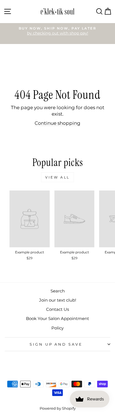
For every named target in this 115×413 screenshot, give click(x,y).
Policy (57, 328)
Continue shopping (57, 123)
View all (57, 177)
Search (58, 291)
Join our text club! (57, 300)
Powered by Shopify (58, 408)
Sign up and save (56, 344)
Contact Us (57, 309)
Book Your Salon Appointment (57, 318)
